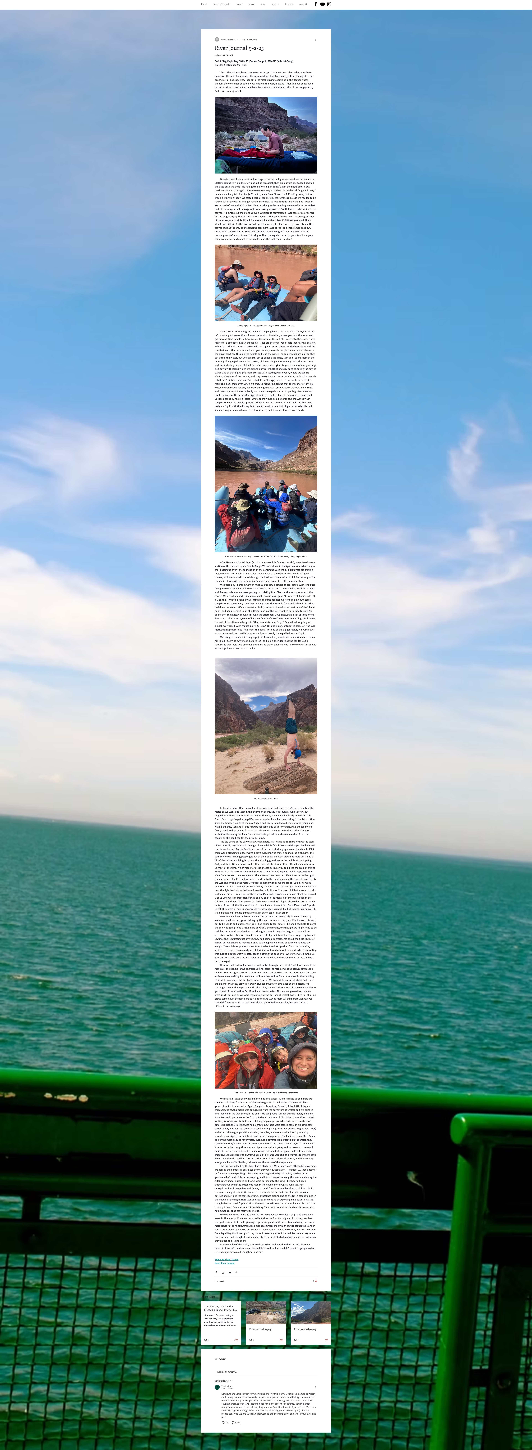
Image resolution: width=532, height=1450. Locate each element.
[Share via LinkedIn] (229, 1272)
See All (328, 1296)
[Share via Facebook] (216, 1272)
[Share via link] (236, 1272)
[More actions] (315, 39)
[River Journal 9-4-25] (311, 1312)
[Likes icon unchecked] (223, 1422)
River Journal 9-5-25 (260, 1329)
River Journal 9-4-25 (305, 1329)
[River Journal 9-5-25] (266, 1312)
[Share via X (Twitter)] (223, 1272)
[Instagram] (329, 4)
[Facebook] (315, 4)
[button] (251, 4)
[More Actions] (315, 1387)
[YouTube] (322, 4)
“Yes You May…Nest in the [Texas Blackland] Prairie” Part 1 (221, 1308)
